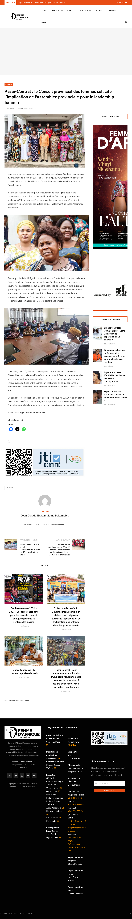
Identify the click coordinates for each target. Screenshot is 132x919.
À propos (14, 762)
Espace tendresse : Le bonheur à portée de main (24, 671)
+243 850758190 (76, 811)
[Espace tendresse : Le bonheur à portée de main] (24, 651)
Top (130, 913)
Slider (10, 488)
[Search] (126, 22)
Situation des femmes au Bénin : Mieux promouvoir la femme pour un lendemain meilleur (114, 355)
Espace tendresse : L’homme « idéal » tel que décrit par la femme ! (115, 396)
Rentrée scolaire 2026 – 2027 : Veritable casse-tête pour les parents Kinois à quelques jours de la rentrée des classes (51, 2)
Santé (43, 22)
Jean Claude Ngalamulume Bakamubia (45, 515)
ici (65, 524)
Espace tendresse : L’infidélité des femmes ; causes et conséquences (115, 377)
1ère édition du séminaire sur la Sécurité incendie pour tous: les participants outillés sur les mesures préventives (59, 549)
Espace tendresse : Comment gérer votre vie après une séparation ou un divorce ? (114, 333)
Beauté (70, 10)
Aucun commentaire (26, 108)
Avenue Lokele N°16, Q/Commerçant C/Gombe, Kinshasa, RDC (76, 844)
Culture (84, 10)
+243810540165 (75, 798)
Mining (112, 10)
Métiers (99, 10)
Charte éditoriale (27, 762)
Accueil (44, 10)
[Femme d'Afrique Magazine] (19, 16)
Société (56, 10)
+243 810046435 (76, 804)
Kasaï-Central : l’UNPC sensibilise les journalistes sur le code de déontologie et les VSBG (30, 549)
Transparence (16, 765)
